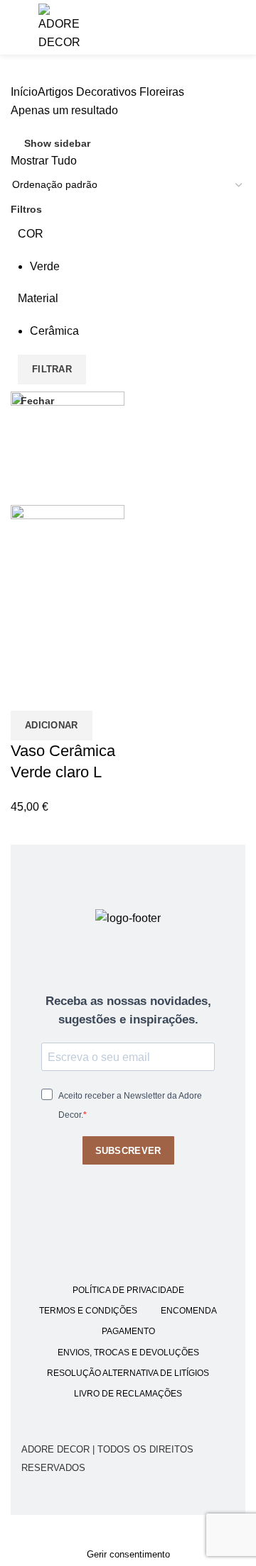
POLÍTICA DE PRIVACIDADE (128, 1290)
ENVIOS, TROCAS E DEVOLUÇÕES (128, 1352)
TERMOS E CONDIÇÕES (88, 1311)
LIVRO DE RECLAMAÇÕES (128, 1394)
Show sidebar (57, 143)
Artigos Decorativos (87, 92)
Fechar (37, 401)
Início (24, 92)
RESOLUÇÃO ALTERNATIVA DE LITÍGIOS (128, 1373)
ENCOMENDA (189, 1311)
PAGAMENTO (128, 1331)
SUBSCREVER (128, 1150)
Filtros (26, 209)
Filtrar (52, 369)
